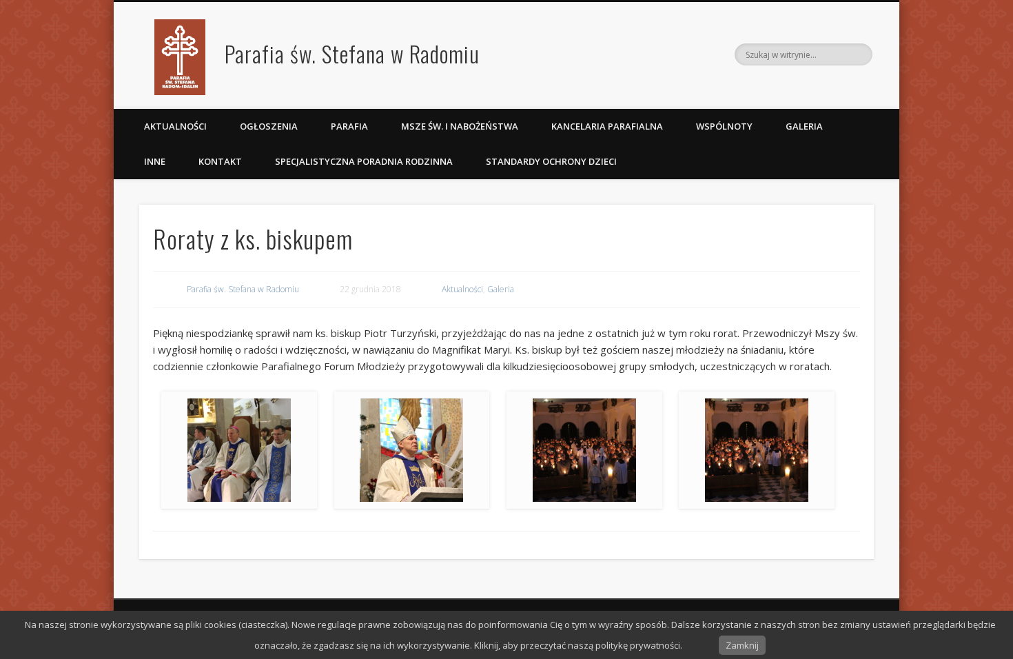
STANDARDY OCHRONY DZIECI (552, 161)
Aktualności (175, 126)
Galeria (804, 126)
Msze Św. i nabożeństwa (459, 126)
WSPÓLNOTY (724, 126)
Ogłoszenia (269, 126)
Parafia (349, 126)
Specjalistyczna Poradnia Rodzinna (364, 161)
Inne (154, 161)
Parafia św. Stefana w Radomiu (352, 53)
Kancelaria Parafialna (607, 126)
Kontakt (220, 161)
